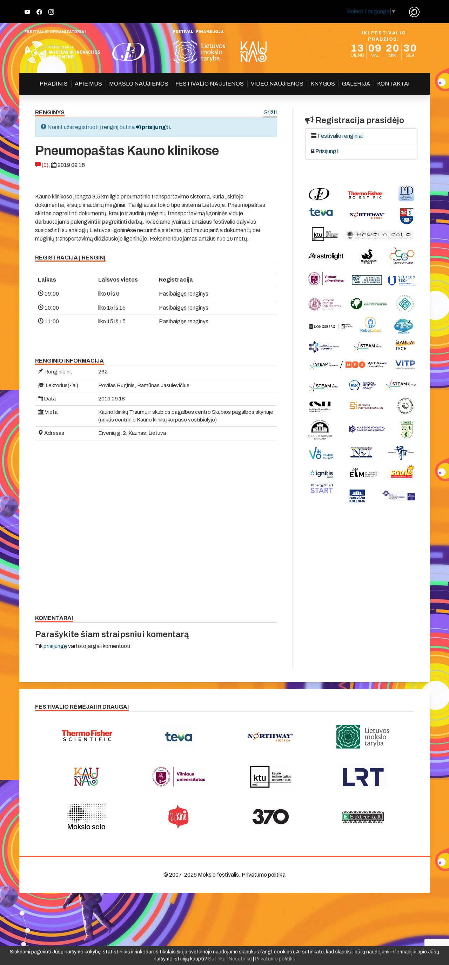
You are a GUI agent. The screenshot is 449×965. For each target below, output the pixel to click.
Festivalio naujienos (209, 84)
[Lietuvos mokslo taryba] (363, 736)
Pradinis (54, 84)
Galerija (356, 84)
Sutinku (217, 958)
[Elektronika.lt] (363, 816)
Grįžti (270, 112)
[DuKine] (178, 816)
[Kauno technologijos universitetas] (270, 776)
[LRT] (363, 776)
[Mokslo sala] (86, 816)
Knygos (322, 84)
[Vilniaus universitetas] (178, 776)
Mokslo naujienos (138, 84)
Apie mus (88, 84)
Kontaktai (393, 84)
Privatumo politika (264, 875)
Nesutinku (240, 958)
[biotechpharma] (270, 736)
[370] (270, 816)
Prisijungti (327, 151)
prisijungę (55, 646)
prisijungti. (156, 127)
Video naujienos (277, 84)
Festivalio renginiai (340, 136)
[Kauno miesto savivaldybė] (86, 776)
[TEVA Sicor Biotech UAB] (178, 736)
